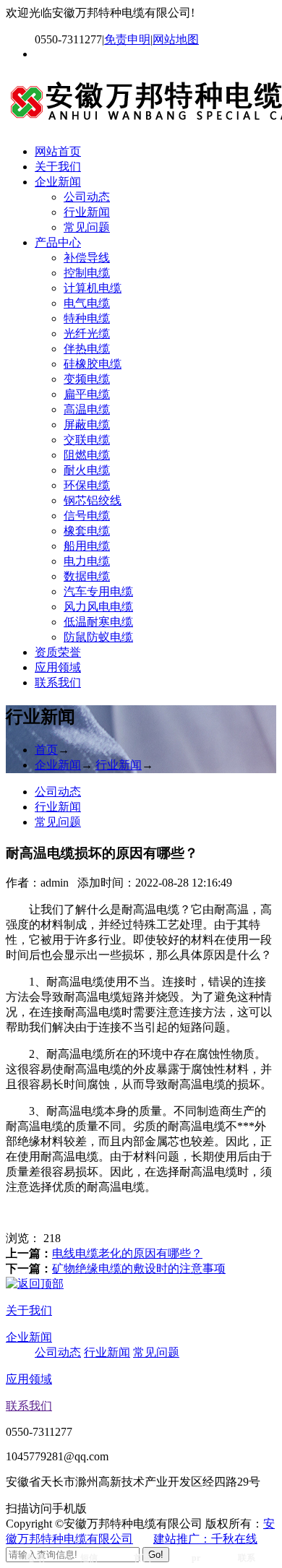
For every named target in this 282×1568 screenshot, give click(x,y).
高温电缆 (87, 409)
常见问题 (87, 227)
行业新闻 (87, 212)
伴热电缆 (87, 349)
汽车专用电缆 (98, 591)
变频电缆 (87, 379)
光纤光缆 (87, 333)
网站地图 (176, 39)
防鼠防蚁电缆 (98, 637)
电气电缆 (87, 303)
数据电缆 (87, 576)
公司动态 (87, 197)
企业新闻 (58, 182)
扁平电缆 (87, 394)
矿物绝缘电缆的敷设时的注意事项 (139, 1268)
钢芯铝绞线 (92, 500)
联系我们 (58, 682)
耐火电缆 (87, 470)
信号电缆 (87, 515)
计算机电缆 (92, 288)
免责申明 (127, 39)
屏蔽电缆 (87, 424)
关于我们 (58, 166)
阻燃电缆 (87, 455)
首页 (46, 750)
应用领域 (58, 667)
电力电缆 (87, 561)
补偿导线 (87, 257)
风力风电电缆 (98, 606)
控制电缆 (87, 273)
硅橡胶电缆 (92, 364)
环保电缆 (87, 485)
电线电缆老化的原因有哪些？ (127, 1253)
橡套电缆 (87, 531)
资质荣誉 (58, 652)
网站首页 (58, 151)
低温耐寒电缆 (98, 622)
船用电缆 (87, 546)
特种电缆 (87, 318)
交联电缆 (87, 440)
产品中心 (58, 242)
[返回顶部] (35, 1284)
